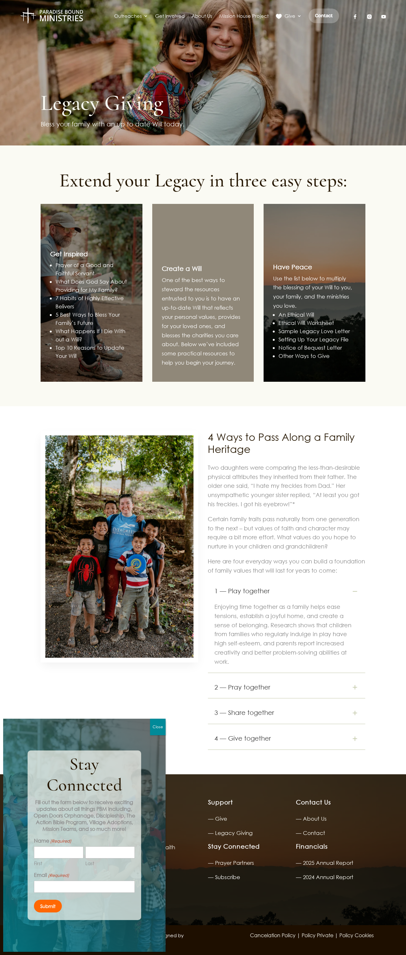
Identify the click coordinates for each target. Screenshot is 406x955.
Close (158, 727)
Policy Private (316, 935)
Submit (48, 906)
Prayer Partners (234, 862)
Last (89, 863)
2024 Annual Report (328, 877)
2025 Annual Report (328, 862)
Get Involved (170, 16)
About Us (202, 16)
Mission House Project (244, 16)
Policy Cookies (356, 935)
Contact (314, 833)
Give (290, 16)
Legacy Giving (233, 833)
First (38, 863)
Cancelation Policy (273, 935)
